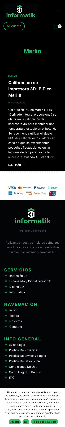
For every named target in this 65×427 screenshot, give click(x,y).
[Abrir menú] (58, 11)
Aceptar (14, 421)
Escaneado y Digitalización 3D (30, 281)
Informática (17, 292)
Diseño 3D (16, 286)
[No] (60, 407)
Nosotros (15, 321)
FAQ (12, 377)
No (26, 421)
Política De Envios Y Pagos (27, 355)
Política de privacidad (45, 421)
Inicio (12, 310)
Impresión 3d (18, 276)
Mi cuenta (14, 26)
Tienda (14, 316)
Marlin (12, 76)
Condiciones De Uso (23, 366)
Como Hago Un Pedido (25, 372)
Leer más (16, 165)
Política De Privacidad (24, 350)
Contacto (15, 326)
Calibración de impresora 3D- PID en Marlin (30, 89)
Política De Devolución (24, 361)
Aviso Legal (17, 345)
